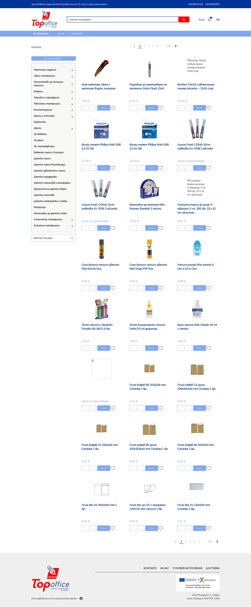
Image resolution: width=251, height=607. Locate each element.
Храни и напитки (44, 115)
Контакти (77, 33)
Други (37, 127)
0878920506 (196, 4)
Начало (36, 47)
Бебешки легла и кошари (49, 152)
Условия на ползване (187, 568)
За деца (38, 140)
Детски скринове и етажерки (52, 182)
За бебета (40, 134)
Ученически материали (48, 219)
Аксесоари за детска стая (50, 213)
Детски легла (42, 158)
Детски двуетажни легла (49, 170)
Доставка (213, 568)
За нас (61, 33)
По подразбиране (53, 58)
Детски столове (44, 194)
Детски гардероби (45, 176)
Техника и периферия (46, 97)
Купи (103, 107)
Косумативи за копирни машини (48, 83)
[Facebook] (81, 598)
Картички (40, 121)
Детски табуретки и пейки (50, 201)
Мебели (38, 91)
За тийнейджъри (44, 146)
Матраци (40, 207)
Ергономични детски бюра (50, 188)
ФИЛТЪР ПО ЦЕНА (43, 238)
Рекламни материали (47, 103)
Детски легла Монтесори (49, 164)
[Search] (183, 19)
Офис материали (44, 75)
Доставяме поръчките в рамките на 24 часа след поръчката (69, 4)
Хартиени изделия (45, 69)
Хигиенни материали (47, 225)
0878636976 (213, 4)
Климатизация (43, 109)
